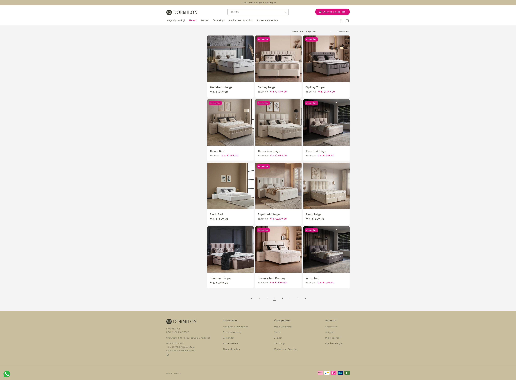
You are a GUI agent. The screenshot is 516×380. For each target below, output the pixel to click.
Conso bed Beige (269, 151)
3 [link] (274, 298)
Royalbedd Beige (269, 214)
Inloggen (329, 332)
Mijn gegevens (332, 338)
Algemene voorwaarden (235, 327)
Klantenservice (230, 343)
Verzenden (228, 338)
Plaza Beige (313, 214)
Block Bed (216, 214)
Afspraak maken (231, 349)
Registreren (331, 327)
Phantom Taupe (220, 278)
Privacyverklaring (232, 332)
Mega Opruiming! (283, 327)
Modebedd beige (221, 87)
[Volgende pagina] (305, 298)
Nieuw (277, 332)
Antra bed (312, 278)
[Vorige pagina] (252, 298)
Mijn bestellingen (334, 343)
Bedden (278, 338)
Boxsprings (279, 343)
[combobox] (258, 12)
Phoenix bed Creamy (271, 278)
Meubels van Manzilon (285, 349)
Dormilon (177, 374)
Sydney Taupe (315, 87)
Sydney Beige (266, 87)
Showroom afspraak (333, 11)
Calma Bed (217, 151)
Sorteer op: (297, 31)
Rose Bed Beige (316, 151)
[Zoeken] (285, 12)
